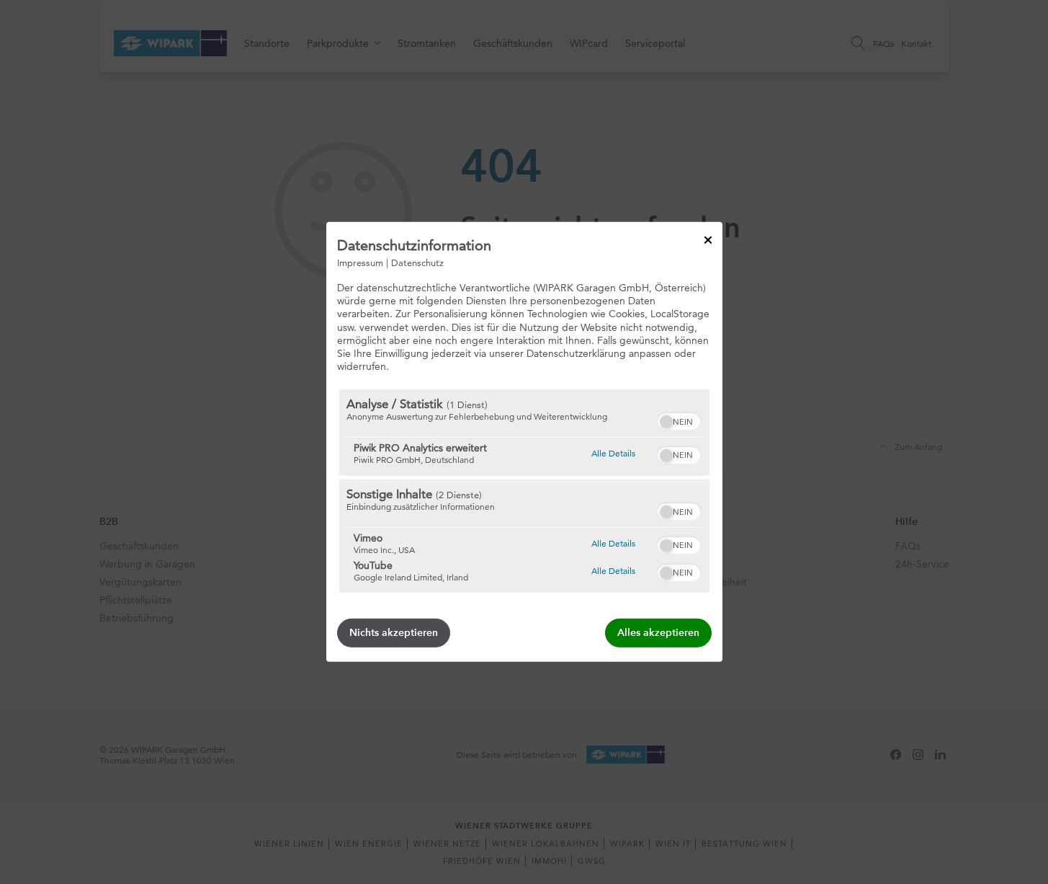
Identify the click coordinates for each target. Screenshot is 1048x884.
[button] (666, 421)
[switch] (678, 419)
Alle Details (613, 453)
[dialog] (524, 442)
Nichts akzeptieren (393, 633)
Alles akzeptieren (658, 633)
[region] (524, 491)
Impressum (360, 262)
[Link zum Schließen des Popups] (708, 240)
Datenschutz (417, 262)
